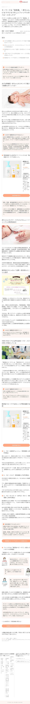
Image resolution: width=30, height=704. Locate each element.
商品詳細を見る (16, 195)
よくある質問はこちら (19, 658)
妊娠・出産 (2, 662)
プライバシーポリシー (7, 685)
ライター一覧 (7, 662)
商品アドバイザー (7, 671)
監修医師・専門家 (7, 666)
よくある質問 (7, 695)
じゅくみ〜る (12, 673)
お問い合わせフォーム (23, 661)
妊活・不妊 (2, 659)
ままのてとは (7, 675)
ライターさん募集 (12, 665)
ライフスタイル (2, 671)
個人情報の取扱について (7, 691)
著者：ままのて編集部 (8, 31)
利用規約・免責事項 (7, 679)
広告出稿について (12, 670)
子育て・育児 (2, 666)
